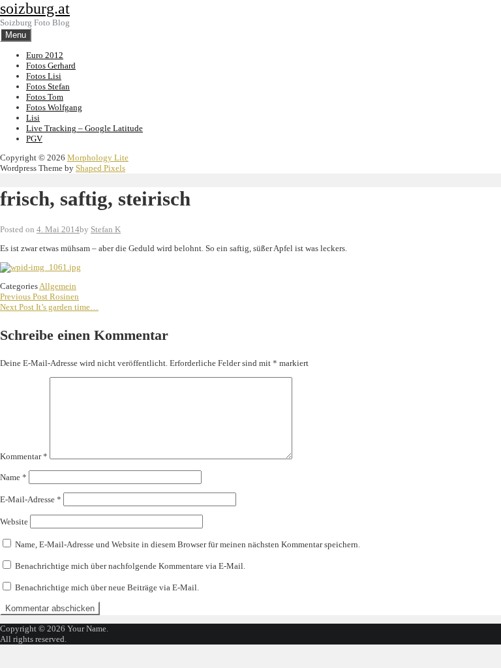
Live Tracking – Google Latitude (84, 128)
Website (14, 521)
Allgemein (57, 286)
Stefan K (106, 229)
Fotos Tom (44, 97)
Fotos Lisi (43, 76)
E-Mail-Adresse (30, 499)
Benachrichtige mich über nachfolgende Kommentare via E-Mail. (130, 566)
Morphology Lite (98, 157)
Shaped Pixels (100, 168)
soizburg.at (35, 8)
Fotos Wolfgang (54, 107)
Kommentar (24, 456)
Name (13, 477)
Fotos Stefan (48, 86)
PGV (34, 139)
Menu (15, 35)
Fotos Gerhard (51, 65)
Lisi (33, 118)
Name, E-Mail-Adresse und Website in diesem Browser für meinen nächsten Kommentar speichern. (187, 544)
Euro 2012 (44, 55)
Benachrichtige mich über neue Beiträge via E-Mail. (107, 587)
